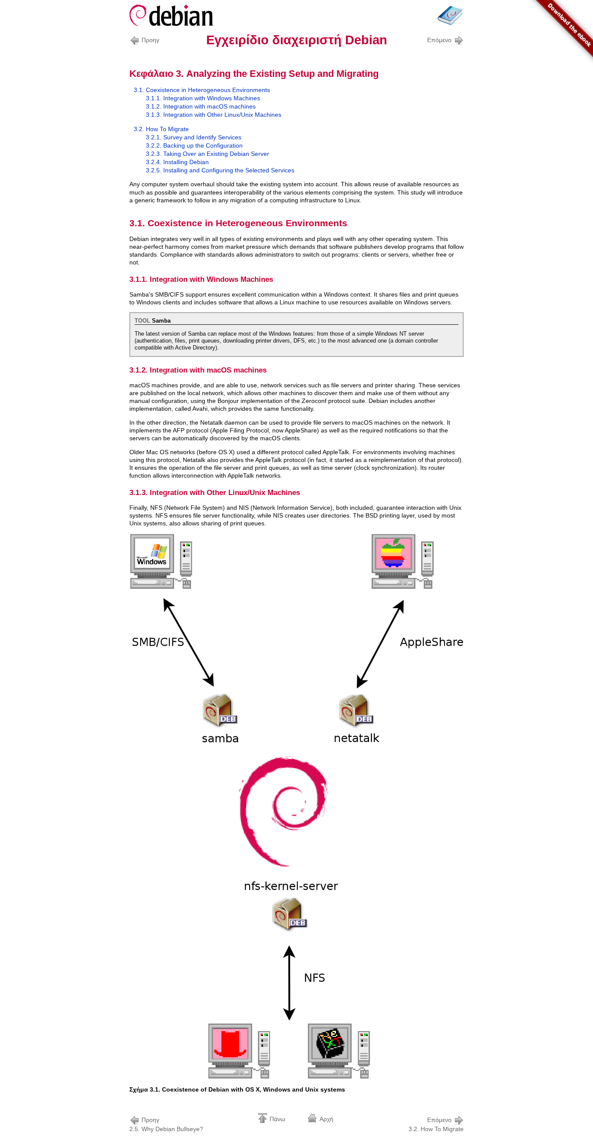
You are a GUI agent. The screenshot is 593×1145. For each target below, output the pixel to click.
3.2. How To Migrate (161, 128)
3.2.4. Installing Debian (177, 161)
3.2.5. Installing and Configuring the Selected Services (220, 170)
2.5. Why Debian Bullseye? (166, 1124)
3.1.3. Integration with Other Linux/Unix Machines (213, 114)
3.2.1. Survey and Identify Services (193, 137)
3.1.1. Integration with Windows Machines (203, 98)
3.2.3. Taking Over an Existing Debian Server (207, 153)
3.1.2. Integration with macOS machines (201, 106)
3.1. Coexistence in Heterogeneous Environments (202, 89)
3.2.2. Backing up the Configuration (194, 145)
